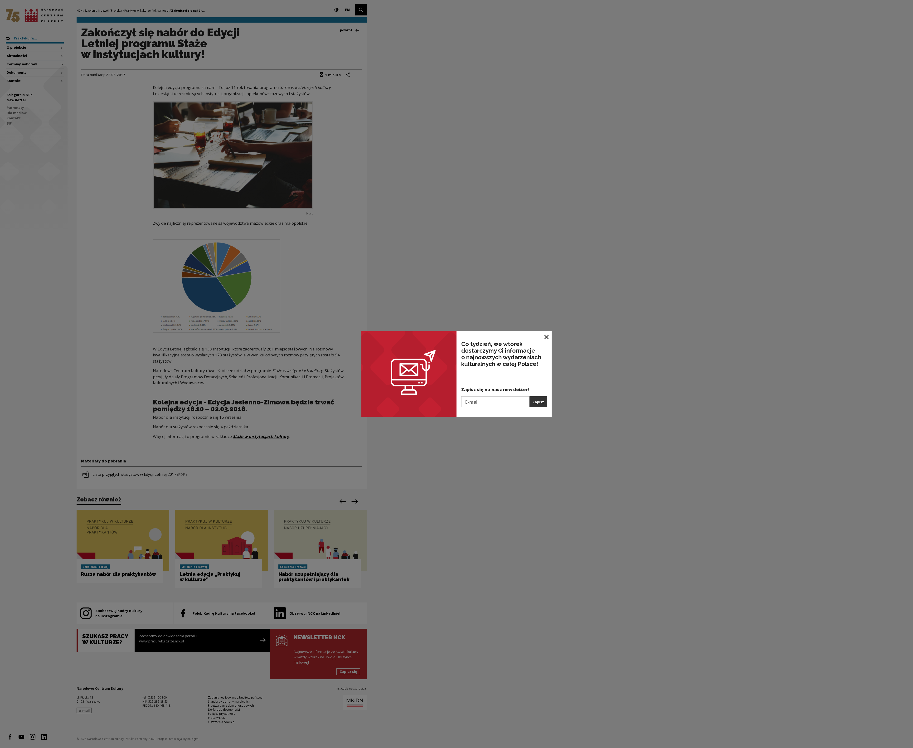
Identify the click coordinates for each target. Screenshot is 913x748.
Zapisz (538, 401)
